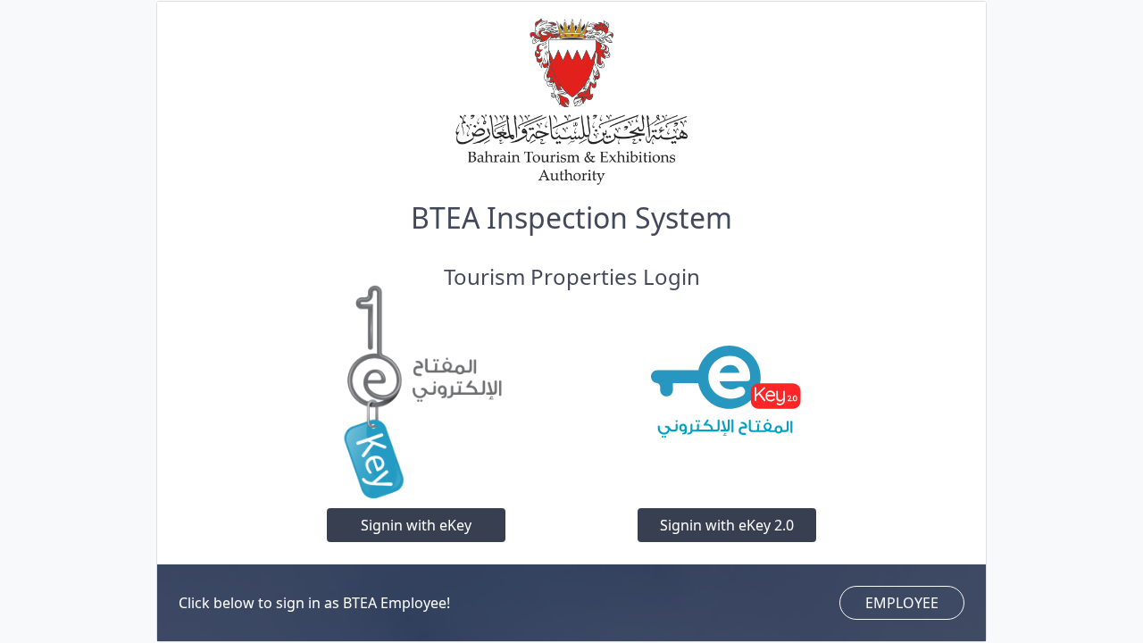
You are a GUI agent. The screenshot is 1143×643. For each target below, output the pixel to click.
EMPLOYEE (902, 603)
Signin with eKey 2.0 (727, 525)
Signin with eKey (416, 525)
